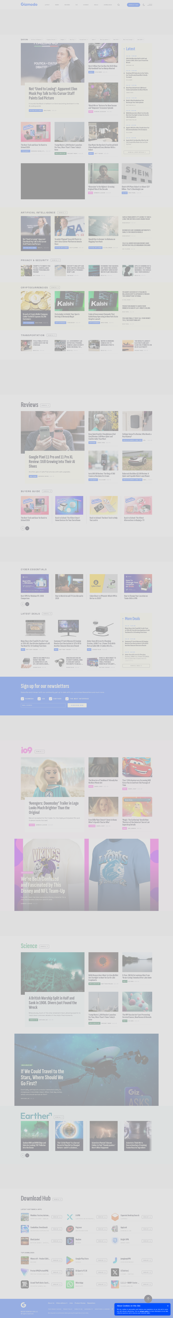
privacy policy (144, 1311)
